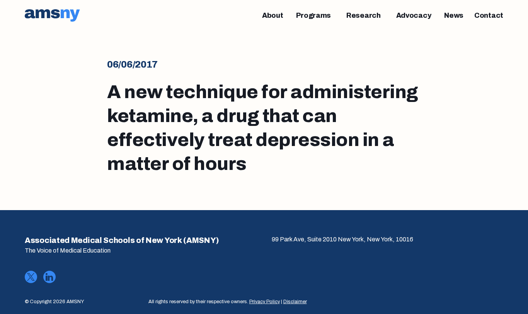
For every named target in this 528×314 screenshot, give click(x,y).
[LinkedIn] (49, 277)
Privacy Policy (264, 301)
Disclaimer (295, 301)
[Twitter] (31, 277)
